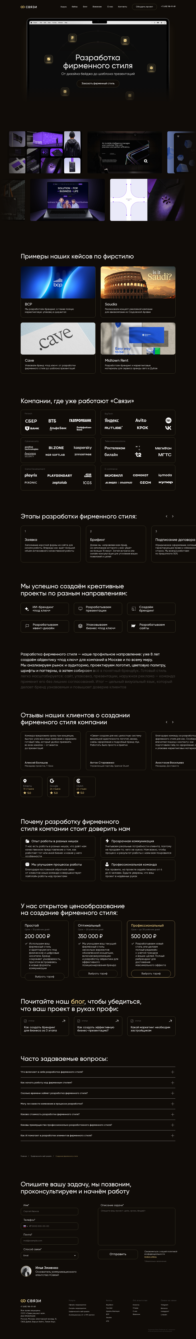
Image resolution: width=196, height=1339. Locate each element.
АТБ (107, 1321)
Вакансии (136, 1314)
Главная (24, 1156)
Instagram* (165, 1311)
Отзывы (135, 1308)
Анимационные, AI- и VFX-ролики (82, 1315)
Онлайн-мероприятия (77, 1308)
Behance (164, 1308)
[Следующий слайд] (172, 516)
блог (77, 1001)
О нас (135, 1311)
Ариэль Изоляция (112, 1311)
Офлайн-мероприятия (77, 1305)
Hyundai (109, 1308)
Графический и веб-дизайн (41, 1156)
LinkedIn (164, 1315)
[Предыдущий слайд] (166, 516)
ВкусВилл (109, 1305)
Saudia (109, 1317)
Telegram (164, 1305)
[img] (26, 1271)
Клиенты (136, 1305)
